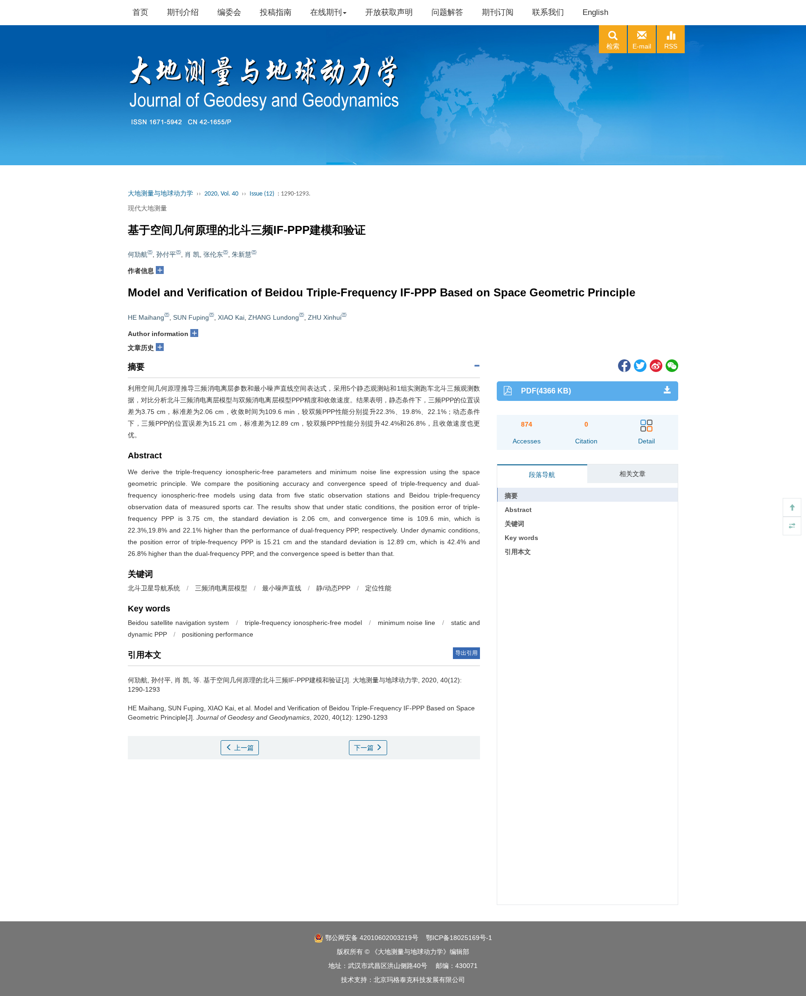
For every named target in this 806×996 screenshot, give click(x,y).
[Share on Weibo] (655, 365)
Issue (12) (262, 193)
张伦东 (213, 254)
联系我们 (548, 12)
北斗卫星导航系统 (154, 588)
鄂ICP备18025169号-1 (459, 937)
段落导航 (542, 474)
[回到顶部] (792, 507)
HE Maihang (146, 317)
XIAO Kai (231, 317)
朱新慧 (241, 254)
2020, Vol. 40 (221, 193)
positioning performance (217, 634)
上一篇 (243, 747)
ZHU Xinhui (324, 317)
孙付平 (166, 254)
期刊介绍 (183, 12)
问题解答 (447, 12)
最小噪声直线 (281, 588)
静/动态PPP (333, 588)
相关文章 (632, 473)
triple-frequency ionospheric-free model (303, 622)
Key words (521, 537)
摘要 (511, 495)
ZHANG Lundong (273, 317)
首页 (140, 12)
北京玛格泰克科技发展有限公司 (419, 979)
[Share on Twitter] (639, 365)
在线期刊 (326, 12)
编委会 (229, 12)
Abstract (518, 509)
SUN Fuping (191, 317)
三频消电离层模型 (221, 588)
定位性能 (378, 588)
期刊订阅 (498, 12)
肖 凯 (192, 254)
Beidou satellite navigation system (178, 622)
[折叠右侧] (792, 526)
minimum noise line (407, 622)
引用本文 (518, 551)
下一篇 (364, 747)
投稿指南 (276, 12)
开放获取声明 (389, 12)
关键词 (514, 523)
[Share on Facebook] (624, 365)
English (595, 12)
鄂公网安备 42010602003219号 (370, 937)
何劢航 (137, 254)
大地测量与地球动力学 (160, 193)
